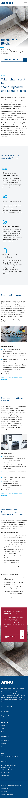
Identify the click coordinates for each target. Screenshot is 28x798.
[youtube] (11, 707)
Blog (2, 731)
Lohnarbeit (4, 725)
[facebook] (5, 707)
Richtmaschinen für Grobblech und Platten (13, 381)
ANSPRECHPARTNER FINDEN (10, 637)
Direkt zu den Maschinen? (10, 59)
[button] (25, 3)
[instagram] (8, 707)
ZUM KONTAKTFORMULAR (11, 632)
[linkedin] (2, 707)
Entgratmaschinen (6, 716)
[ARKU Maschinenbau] (7, 3)
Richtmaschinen (5, 719)
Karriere (3, 743)
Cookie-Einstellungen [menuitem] (7, 794)
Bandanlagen (4, 722)
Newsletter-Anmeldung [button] (11, 756)
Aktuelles (3, 750)
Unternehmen (5, 740)
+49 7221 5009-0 (5, 772)
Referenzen (4, 747)
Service (3, 728)
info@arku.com (5, 775)
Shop (2, 753)
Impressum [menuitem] (4, 788)
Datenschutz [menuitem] (4, 791)
